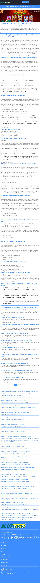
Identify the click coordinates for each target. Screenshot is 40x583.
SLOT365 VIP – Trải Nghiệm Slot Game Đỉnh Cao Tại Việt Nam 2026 (14, 496)
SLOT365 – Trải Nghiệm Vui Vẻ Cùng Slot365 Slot (12, 347)
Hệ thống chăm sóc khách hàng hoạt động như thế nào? (11, 136)
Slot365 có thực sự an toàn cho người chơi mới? (9, 131)
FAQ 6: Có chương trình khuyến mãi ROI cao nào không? (11, 270)
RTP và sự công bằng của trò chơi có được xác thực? (10, 132)
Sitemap (12, 578)
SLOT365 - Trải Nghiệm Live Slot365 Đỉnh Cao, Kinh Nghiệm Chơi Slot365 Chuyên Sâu (18, 397)
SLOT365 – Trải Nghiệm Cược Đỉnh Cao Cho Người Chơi (12, 419)
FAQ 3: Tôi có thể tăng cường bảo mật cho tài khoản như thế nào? (13, 266)
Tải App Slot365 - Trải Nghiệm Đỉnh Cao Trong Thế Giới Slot (13, 426)
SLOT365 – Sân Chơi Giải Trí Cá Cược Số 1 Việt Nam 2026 (13, 444)
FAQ (1, 546)
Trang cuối (23, 384)
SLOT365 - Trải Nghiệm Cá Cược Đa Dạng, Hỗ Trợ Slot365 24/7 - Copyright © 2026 (18, 476)
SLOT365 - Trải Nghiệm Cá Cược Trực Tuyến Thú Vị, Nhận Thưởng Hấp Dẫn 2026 (17, 467)
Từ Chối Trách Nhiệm (4, 562)
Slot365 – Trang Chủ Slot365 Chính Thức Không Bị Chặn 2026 (15, 333)
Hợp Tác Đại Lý (3, 548)
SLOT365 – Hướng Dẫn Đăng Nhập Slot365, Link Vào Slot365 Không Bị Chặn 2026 (18, 486)
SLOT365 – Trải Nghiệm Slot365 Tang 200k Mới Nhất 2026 (13, 484)
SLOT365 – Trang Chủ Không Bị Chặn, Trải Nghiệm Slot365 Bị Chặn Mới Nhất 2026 (18, 513)
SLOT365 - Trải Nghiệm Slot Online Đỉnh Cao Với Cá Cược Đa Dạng (14, 504)
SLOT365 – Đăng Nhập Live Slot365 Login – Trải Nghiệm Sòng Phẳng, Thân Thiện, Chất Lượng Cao (20, 510)
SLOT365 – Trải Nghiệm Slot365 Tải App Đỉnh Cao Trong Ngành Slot (14, 462)
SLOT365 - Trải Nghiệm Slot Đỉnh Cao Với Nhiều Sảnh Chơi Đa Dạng (16, 370)
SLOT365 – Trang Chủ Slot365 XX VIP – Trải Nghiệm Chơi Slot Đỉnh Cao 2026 (17, 417)
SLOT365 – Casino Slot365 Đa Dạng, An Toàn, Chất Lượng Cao (13, 431)
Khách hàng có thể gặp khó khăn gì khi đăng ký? (9, 135)
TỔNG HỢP (3, 554)
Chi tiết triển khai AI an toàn (6, 127)
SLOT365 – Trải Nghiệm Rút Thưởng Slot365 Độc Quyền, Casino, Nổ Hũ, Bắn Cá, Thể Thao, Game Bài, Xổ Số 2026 (19, 499)
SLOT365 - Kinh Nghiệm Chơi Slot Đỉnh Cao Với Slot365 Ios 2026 (14, 469)
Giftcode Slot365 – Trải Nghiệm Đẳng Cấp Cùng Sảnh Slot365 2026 (14, 479)
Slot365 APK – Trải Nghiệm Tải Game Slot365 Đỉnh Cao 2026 (13, 453)
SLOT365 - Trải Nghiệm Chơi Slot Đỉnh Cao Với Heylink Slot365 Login (15, 448)
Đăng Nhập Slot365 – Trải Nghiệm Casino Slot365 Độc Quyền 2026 (14, 491)
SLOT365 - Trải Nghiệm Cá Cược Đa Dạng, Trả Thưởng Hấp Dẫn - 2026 (15, 488)
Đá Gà (2, 551)
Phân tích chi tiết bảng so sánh (6, 162)
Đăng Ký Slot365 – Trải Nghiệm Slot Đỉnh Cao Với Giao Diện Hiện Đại (15, 481)
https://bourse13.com (8, 569)
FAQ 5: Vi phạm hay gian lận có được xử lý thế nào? (10, 269)
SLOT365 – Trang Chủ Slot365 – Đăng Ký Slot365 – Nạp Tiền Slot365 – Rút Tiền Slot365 (19, 407)
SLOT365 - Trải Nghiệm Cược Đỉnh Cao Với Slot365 (12, 317)
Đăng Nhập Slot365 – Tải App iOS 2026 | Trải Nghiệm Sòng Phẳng (14, 421)
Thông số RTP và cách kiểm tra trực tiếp (8, 94)
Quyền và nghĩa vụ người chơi (6, 556)
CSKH (2, 560)
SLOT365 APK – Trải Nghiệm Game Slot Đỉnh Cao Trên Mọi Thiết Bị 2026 (16, 436)
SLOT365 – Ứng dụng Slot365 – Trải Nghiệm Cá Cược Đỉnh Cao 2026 (15, 474)
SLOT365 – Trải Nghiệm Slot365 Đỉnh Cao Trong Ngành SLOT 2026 (14, 460)
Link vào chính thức (4, 545)
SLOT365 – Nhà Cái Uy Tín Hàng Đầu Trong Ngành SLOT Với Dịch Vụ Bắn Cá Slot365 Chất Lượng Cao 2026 (19, 457)
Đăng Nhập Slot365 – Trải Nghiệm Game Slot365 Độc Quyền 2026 (16, 340)
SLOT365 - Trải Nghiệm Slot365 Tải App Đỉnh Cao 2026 (13, 377)
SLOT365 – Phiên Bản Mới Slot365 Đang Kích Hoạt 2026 (12, 424)
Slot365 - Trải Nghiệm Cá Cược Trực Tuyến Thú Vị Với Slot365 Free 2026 (16, 472)
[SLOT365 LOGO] (5, 2)
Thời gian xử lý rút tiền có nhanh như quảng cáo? (9, 134)
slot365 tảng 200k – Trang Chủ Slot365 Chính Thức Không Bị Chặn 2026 (15, 464)
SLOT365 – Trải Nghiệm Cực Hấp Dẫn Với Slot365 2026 (12, 446)
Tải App (2, 553)
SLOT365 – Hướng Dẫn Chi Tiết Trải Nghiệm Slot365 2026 (14, 363)
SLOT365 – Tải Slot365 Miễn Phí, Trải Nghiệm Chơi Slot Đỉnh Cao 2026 (15, 451)
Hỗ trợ (2, 557)
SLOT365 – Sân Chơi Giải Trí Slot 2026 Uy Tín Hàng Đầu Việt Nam (14, 519)
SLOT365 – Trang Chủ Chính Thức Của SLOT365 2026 (12, 502)
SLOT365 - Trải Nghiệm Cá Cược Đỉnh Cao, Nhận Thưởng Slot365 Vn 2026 (16, 433)
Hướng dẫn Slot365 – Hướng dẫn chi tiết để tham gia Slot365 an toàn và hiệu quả (17, 493)
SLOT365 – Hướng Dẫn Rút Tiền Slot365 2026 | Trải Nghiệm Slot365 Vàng (16, 429)
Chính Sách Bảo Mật (4, 559)
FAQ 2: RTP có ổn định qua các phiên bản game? (9, 265)
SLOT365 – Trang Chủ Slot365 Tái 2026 (9, 507)
